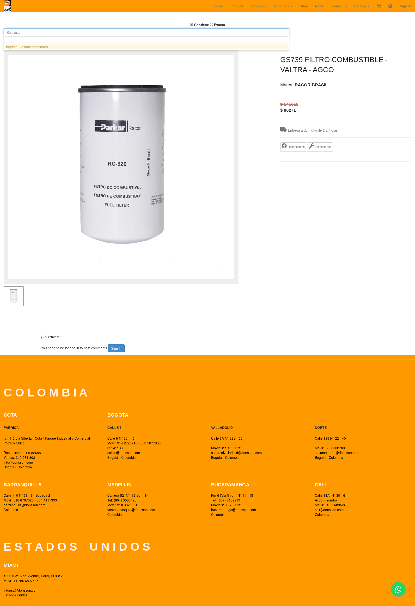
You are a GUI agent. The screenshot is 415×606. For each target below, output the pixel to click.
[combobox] (146, 39)
